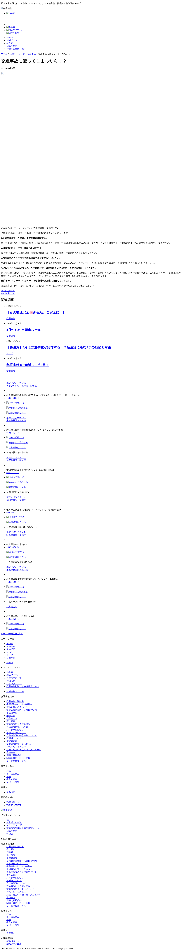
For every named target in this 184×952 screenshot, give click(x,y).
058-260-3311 (12, 512)
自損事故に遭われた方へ (18, 727)
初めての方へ (12, 46)
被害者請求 (11, 741)
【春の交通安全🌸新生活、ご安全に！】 (36, 312)
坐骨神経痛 (11, 779)
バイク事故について (16, 730)
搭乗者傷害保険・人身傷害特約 (21, 710)
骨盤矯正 (10, 792)
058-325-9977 (12, 582)
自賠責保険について (16, 732)
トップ (9, 353)
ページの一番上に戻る (12, 633)
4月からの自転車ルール (23, 330)
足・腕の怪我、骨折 (16, 761)
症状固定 (10, 721)
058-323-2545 (12, 619)
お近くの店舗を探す (16, 49)
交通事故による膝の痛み (18, 724)
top (7, 820)
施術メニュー (12, 40)
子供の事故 (11, 713)
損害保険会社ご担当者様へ (19, 704)
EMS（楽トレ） (14, 802)
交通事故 (10, 318)
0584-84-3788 (12, 433)
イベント (10, 652)
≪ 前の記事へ (8, 290)
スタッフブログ (14, 684)
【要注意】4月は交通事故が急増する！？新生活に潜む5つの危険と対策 (58, 347)
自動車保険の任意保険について (21, 735)
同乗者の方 (11, 718)
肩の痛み (10, 752)
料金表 (9, 43)
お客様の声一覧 (14, 678)
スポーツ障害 (12, 782)
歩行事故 (10, 715)
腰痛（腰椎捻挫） (15, 755)
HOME (9, 38)
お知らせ (10, 646)
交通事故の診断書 (15, 701)
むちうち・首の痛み (16, 747)
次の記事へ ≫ (8, 293)
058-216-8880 (12, 398)
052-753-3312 (12, 472)
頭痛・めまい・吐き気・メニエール (23, 749)
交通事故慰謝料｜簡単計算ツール (22, 686)
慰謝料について (14, 738)
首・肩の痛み (12, 774)
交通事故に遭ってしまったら (20, 744)
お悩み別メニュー (15, 691)
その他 (9, 643)
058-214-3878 (12, 547)
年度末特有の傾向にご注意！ (27, 365)
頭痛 (8, 771)
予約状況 (10, 649)
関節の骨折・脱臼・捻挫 (18, 758)
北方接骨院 (11, 606)
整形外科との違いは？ (17, 707)
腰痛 (8, 776)
